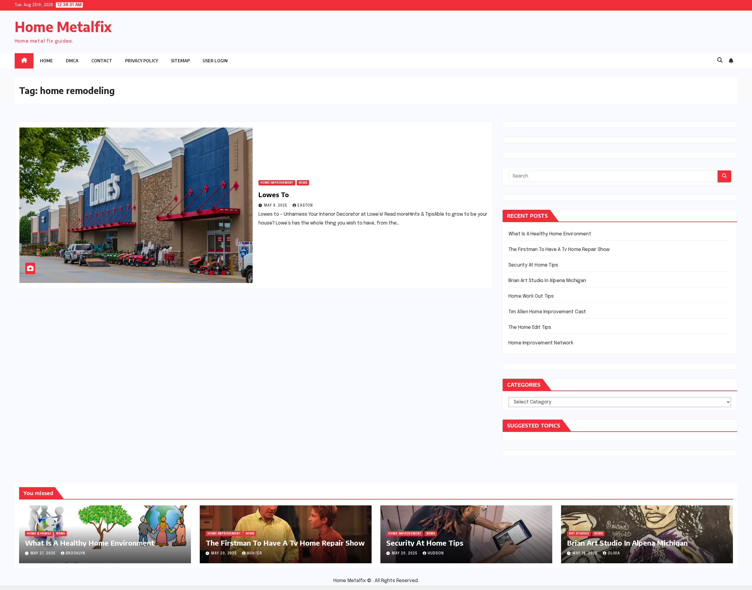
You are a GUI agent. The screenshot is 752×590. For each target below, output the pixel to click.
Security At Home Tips (533, 265)
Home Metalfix (63, 26)
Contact (101, 60)
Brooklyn (75, 553)
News (302, 182)
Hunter (254, 553)
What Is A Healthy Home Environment (549, 234)
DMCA (72, 60)
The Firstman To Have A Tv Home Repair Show (559, 249)
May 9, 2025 (276, 205)
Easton (305, 205)
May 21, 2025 (44, 553)
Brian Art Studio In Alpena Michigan (547, 280)
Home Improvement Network (540, 343)
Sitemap (180, 60)
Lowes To (273, 194)
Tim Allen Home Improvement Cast (547, 311)
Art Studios (579, 533)
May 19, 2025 (586, 553)
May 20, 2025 (224, 553)
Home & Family (39, 533)
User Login (215, 60)
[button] (720, 60)
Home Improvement (276, 182)
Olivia (614, 553)
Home (46, 60)
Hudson (436, 553)
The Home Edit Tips (529, 327)
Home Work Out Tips (531, 296)
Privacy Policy (141, 60)
